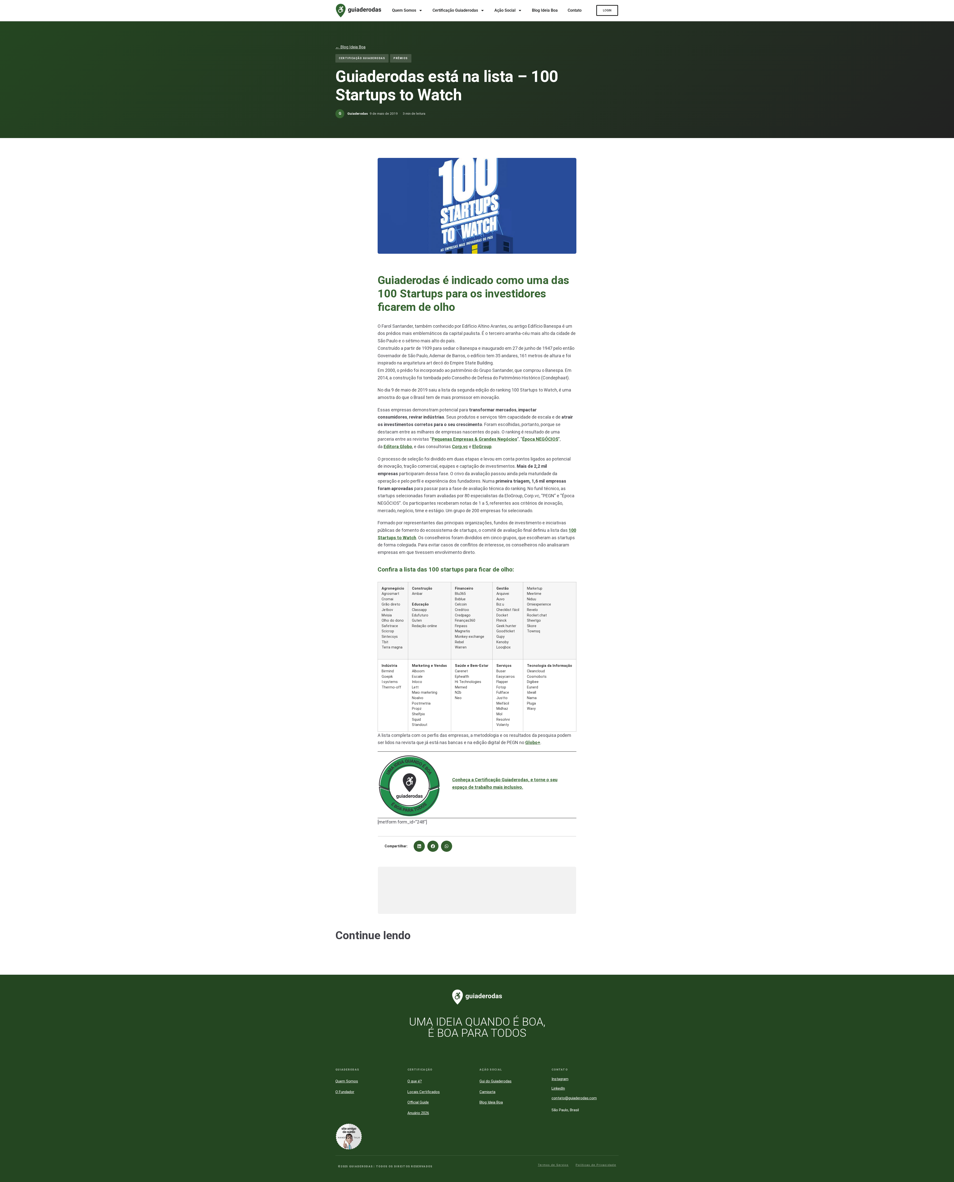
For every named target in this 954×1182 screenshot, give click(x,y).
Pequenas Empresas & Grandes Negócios (474, 439)
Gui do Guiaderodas (495, 1081)
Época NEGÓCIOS (540, 439)
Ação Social (505, 10)
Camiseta (487, 1092)
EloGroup (481, 446)
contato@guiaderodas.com (574, 1098)
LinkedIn (558, 1088)
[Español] (944, 1097)
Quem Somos (404, 10)
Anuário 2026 (418, 1113)
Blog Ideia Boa (545, 10)
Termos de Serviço (553, 1165)
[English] (944, 1085)
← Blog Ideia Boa (350, 47)
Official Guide (418, 1102)
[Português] (944, 1074)
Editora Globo (398, 446)
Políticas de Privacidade (596, 1165)
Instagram (560, 1079)
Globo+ (532, 742)
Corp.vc (460, 446)
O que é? (414, 1081)
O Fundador (344, 1092)
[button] (419, 846)
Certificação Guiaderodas (455, 10)
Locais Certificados (423, 1092)
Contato (575, 10)
